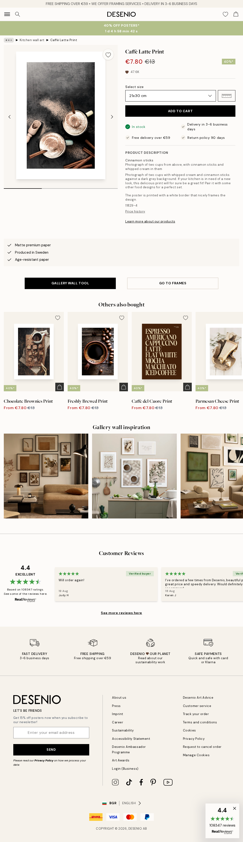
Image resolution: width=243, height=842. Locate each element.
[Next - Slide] (112, 117)
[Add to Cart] (59, 387)
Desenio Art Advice (198, 698)
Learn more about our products (150, 221)
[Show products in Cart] (236, 14)
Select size (134, 87)
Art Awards (120, 760)
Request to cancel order (202, 747)
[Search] (17, 14)
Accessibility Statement (131, 739)
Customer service (197, 706)
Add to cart (180, 111)
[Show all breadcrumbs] (9, 40)
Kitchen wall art (32, 40)
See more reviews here (121, 613)
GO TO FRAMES (173, 283)
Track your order (196, 714)
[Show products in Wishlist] (225, 14)
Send (51, 749)
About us (119, 698)
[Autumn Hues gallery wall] (46, 476)
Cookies (189, 730)
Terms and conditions (200, 722)
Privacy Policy (43, 760)
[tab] (23, 187)
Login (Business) (125, 769)
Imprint (117, 714)
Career (117, 722)
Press (116, 706)
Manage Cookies (196, 755)
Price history (135, 211)
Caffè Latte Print (63, 40)
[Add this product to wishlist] (108, 54)
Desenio (135, 829)
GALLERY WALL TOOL (70, 283)
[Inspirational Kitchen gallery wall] (134, 476)
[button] (226, 96)
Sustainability (123, 730)
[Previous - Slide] (9, 117)
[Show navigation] (7, 14)
